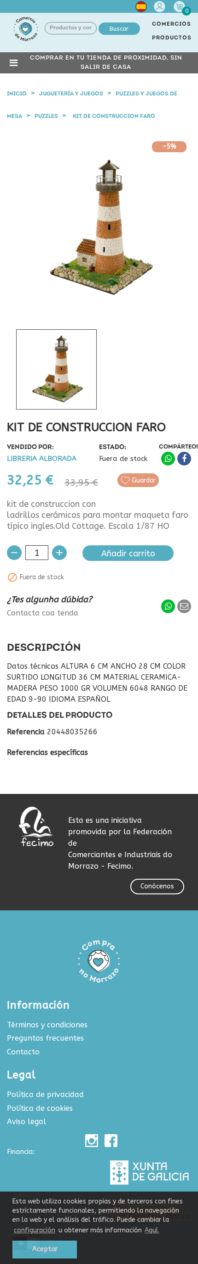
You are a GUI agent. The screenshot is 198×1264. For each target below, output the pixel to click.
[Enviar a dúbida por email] (184, 606)
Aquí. (152, 1230)
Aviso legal (26, 1121)
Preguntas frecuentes (45, 1038)
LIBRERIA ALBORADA (41, 459)
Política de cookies (40, 1108)
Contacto (23, 1052)
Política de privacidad (45, 1094)
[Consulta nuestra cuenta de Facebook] (111, 1140)
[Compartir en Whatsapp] (168, 459)
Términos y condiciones (47, 1024)
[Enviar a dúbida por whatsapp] (168, 606)
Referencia (26, 732)
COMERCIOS (171, 24)
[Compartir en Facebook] (184, 459)
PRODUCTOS (172, 38)
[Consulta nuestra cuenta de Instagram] (91, 1140)
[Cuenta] (161, 6)
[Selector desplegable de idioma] (141, 8)
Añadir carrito (128, 554)
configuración (34, 1230)
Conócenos (157, 886)
